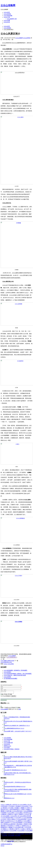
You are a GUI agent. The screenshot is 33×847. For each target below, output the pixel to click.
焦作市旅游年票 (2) (15, 809)
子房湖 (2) (23, 809)
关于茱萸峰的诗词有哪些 (10, 678)
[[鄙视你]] (5, 700)
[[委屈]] (13, 699)
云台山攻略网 (8, 5)
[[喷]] (25, 699)
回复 (19, 709)
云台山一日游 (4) (6, 819)
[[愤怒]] (3, 699)
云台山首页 (7, 12)
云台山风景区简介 (12, 657)
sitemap (2, 845)
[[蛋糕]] (30, 699)
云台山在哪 (7, 20)
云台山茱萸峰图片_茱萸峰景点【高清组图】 (16, 670)
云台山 (5, 664)
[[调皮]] (18, 699)
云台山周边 (7, 747)
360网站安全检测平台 (6, 844)
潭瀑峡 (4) (23, 808)
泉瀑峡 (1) (17, 808)
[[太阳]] (28, 699)
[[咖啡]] (29, 699)
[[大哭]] (6, 699)
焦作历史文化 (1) (5, 809)
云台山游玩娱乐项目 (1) (8, 817)
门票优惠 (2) (12, 829)
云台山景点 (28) (15, 816)
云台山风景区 (7, 14)
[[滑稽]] (17, 699)
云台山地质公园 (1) (19, 827)
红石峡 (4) (12, 808)
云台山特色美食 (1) (22, 819)
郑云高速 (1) (20, 824)
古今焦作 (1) (12, 806)
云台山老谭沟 (7, 672)
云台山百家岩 (7, 677)
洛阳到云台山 (7, 746)
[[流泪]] (23, 699)
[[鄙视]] (8, 699)
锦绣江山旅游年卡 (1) (6, 822)
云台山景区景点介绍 (6, 662)
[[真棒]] (9, 699)
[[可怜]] (20, 699)
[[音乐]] (1, 700)
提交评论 (14, 696)
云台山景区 (11, 664)
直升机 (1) (29, 829)
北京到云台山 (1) (10, 821)
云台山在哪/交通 (8, 742)
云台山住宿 (7, 22)
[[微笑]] (1, 699)
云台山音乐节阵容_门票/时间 (11, 749)
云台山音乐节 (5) (5, 830)
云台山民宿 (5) (22, 830)
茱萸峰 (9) (5, 812)
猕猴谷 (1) (5, 829)
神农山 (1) (14, 819)
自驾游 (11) (19, 825)
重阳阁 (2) (3, 811)
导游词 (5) (26, 824)
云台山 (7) (3, 804)
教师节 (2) (22, 814)
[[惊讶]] (14, 699)
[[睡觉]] (22, 699)
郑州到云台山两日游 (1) (10, 824)
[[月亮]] (27, 699)
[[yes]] (2, 700)
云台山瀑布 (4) (20, 812)
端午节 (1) (18, 829)
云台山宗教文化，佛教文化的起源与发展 (15, 675)
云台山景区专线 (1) (18, 811)
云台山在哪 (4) (23, 804)
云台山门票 (7, 17)
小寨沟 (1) (16, 814)
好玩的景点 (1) (11, 825)
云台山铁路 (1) (7, 816)
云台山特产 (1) (19, 817)
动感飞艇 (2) (9, 811)
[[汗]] (7, 699)
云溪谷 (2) (24, 829)
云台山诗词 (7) (26, 806)
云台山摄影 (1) (28, 821)
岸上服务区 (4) (19, 821)
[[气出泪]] (24, 699)
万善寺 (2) (29, 808)
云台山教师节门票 (12, 18)
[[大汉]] (19, 699)
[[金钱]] (11, 699)
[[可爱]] (16, 699)
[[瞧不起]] (12, 699)
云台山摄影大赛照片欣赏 (7, 660)
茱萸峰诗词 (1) (4, 827)
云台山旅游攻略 (8, 15)
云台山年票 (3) (14, 830)
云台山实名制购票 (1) (18, 822)
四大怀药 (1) (5, 806)
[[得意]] (2, 699)
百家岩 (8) (10, 814)
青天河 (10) (16, 804)
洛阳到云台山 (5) (26, 825)
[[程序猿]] (6, 700)
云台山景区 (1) (12, 812)
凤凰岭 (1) (29, 809)
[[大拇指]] (3, 700)
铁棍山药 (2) (9, 804)
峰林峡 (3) (11, 827)
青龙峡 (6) (18, 806)
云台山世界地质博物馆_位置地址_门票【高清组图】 (18, 673)
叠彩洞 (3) (5, 814)
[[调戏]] (5, 699)
